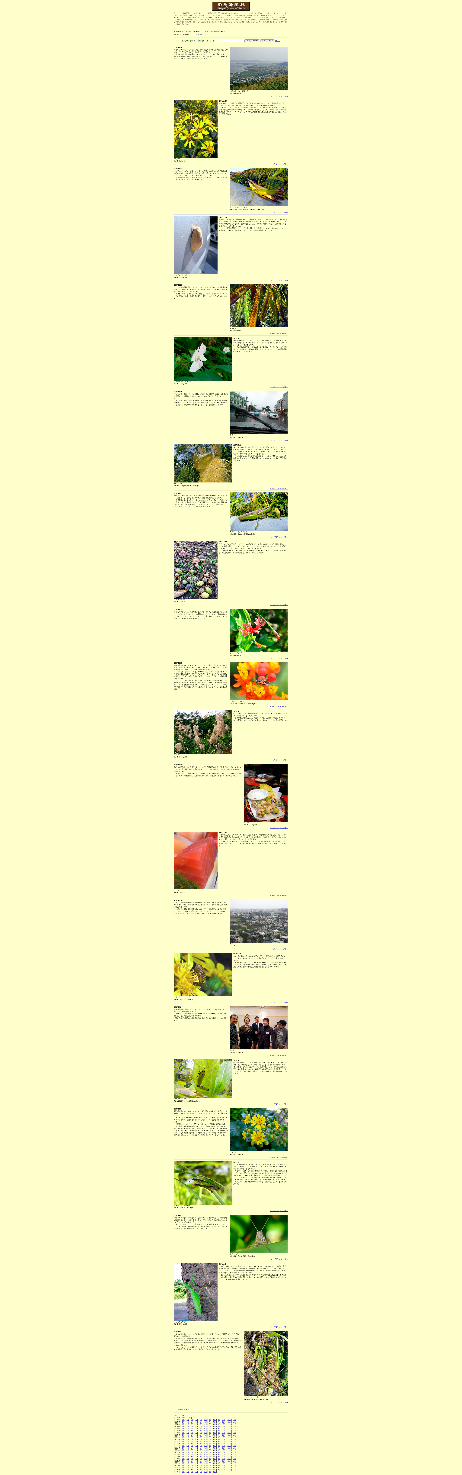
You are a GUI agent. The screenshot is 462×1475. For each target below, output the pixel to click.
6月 (205, 1420)
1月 (183, 1420)
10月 (223, 1420)
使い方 (277, 41)
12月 (189, 1418)
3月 (192, 1420)
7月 (210, 1420)
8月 (214, 1420)
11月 (183, 1418)
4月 (197, 1420)
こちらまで (195, 35)
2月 (188, 1420)
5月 (201, 1420)
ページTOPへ (275, 96)
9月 (219, 1420)
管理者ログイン (183, 1409)
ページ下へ (284, 96)
